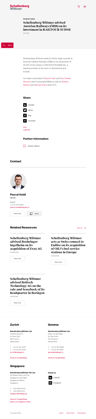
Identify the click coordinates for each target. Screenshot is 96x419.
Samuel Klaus (40, 85)
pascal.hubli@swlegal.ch (19, 207)
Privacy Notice (81, 413)
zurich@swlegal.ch (17, 352)
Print (25, 127)
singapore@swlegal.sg (18, 394)
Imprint (61, 413)
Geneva (53, 324)
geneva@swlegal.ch (55, 352)
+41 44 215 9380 (17, 205)
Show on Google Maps (18, 358)
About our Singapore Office (20, 402)
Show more (17, 213)
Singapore (17, 366)
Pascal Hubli (50, 78)
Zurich (14, 324)
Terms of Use (70, 413)
